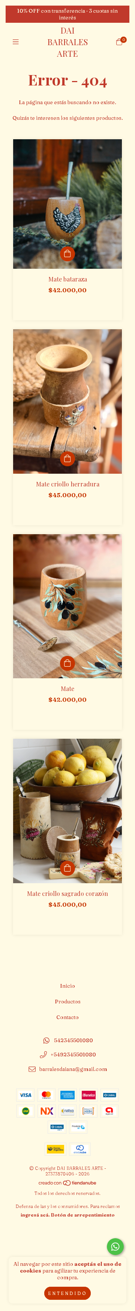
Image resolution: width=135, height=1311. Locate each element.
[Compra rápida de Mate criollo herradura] (67, 458)
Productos (68, 1001)
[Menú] (15, 42)
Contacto (67, 1017)
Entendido (67, 1293)
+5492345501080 (73, 1055)
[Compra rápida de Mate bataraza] (67, 253)
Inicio (67, 986)
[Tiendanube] (68, 1184)
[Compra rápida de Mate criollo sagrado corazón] (67, 868)
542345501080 (73, 1040)
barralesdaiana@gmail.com (73, 1069)
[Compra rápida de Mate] (67, 663)
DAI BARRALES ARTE (67, 42)
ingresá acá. (35, 1215)
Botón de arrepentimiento (83, 1215)
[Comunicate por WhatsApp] (115, 1246)
